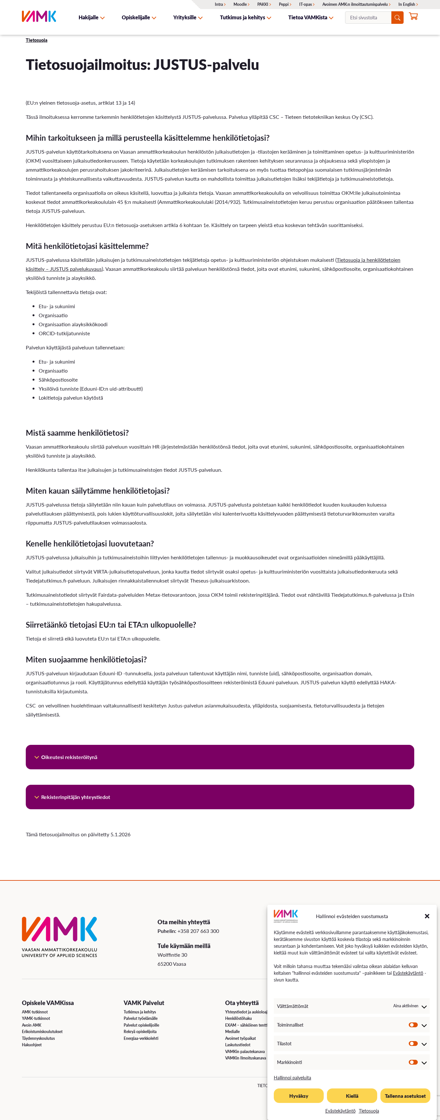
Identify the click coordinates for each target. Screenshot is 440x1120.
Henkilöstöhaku (238, 1018)
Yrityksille (184, 17)
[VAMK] (39, 17)
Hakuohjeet (32, 1045)
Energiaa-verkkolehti (141, 1038)
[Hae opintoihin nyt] (413, 18)
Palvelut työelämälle (141, 1018)
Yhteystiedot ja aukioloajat (248, 1012)
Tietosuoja (369, 1110)
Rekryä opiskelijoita (140, 1031)
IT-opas (305, 4)
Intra (219, 4)
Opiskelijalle (136, 17)
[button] (427, 916)
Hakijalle (89, 17)
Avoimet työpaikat (240, 1038)
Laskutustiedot (237, 1045)
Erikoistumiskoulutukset (42, 1031)
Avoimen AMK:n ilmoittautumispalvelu (355, 4)
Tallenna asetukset (405, 1095)
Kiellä (352, 1095)
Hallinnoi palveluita (292, 1077)
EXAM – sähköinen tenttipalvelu (252, 1025)
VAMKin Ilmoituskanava (245, 1058)
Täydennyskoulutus (38, 1038)
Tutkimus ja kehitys (242, 17)
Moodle (240, 4)
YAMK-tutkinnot (36, 1018)
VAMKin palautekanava (245, 1051)
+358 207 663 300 (198, 931)
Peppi (284, 4)
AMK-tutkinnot (35, 1012)
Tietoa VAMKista (307, 17)
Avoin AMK (31, 1025)
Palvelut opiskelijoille (141, 1025)
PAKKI (262, 4)
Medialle (232, 1031)
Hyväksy (298, 1095)
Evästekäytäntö (408, 973)
